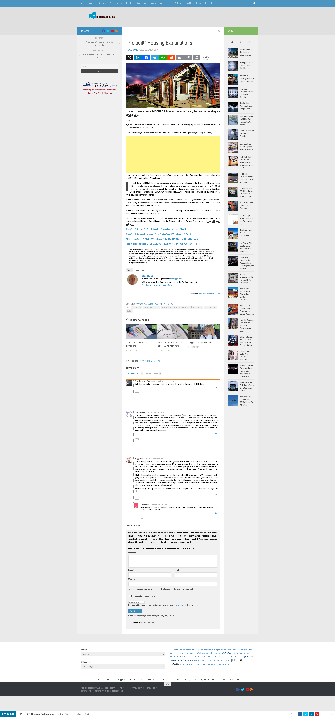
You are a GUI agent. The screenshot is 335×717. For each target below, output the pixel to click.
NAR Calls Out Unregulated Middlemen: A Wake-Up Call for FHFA (246, 162)
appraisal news (136, 307)
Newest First (145, 361)
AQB (176, 653)
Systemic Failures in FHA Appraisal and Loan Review (246, 147)
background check (199, 660)
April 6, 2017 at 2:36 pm (156, 412)
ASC (203, 653)
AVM (223, 653)
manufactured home (188, 307)
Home (81, 3)
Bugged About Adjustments (200, 342)
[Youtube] (112, 30)
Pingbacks (155, 373)
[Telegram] (155, 57)
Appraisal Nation (223, 664)
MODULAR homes (210, 307)
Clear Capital (203, 650)
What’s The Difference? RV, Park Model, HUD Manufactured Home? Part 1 (156, 229)
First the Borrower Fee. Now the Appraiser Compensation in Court (247, 325)
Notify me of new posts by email (143, 596)
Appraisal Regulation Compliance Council (222, 650)
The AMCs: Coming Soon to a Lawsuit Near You (247, 78)
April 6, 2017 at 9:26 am (166, 381)
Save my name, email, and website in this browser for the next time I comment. (162, 589)
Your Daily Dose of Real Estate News (185, 3)
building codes (149, 307)
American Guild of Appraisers (188, 653)
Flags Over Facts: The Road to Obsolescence (246, 52)
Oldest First (155, 361)
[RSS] (116, 30)
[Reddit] (171, 57)
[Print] (196, 57)
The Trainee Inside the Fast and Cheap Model (246, 233)
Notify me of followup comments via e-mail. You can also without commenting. (163, 605)
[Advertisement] (206, 16)
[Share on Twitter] (305, 714)
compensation (183, 650)
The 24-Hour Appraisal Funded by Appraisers (246, 106)
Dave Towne (133, 50)
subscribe (178, 605)
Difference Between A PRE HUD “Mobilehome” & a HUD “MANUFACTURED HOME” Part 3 (162, 239)
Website (131, 579)
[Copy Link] (188, 57)
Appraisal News (151, 304)
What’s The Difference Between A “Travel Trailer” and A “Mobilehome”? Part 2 (158, 234)
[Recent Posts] (249, 42)
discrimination (206, 657)
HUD (157, 307)
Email (177, 570)
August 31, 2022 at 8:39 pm (159, 505)
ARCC (215, 664)
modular (199, 307)
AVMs (207, 653)
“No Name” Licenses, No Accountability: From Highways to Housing (247, 263)
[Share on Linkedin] (311, 714)
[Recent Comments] (240, 42)
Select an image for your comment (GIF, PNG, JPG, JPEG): (151, 616)
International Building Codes (170, 307)
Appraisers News (167, 304)
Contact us (141, 3)
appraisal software (236, 653)
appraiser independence (193, 657)
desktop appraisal (215, 653)
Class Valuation (187, 664)
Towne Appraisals (175, 279)
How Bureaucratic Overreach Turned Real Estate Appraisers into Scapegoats (247, 371)
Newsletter (209, 3)
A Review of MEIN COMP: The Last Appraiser (246, 205)
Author (129, 270)
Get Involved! (115, 3)
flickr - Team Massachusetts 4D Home (209, 294)
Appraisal (140, 304)
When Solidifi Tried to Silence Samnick (247, 133)
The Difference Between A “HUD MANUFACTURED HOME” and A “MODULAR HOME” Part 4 (163, 244)
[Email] (180, 57)
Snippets (102, 3)
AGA (180, 664)
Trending (91, 3)
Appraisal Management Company (232, 656)
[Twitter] (107, 30)
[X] (129, 57)
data (176, 650)
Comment (132, 552)
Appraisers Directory (158, 3)
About (128, 3)
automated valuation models (203, 664)
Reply (137, 392)
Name (131, 570)
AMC (227, 652)
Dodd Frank (215, 657)
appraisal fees (193, 650)
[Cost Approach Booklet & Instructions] (141, 331)
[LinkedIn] (138, 57)
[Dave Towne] (132, 284)
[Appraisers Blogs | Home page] (101, 16)
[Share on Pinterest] (317, 714)
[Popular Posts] (232, 42)
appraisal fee (210, 660)
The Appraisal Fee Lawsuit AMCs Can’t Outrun (246, 65)
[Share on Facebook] (300, 714)
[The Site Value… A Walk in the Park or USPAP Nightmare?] (172, 331)
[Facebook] (146, 57)
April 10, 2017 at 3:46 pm (153, 459)
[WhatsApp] (163, 57)
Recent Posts (140, 270)
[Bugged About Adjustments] (204, 331)
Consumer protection (222, 660)
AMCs (200, 653)
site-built (129, 311)
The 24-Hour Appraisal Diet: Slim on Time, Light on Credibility (245, 294)
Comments (136, 373)
